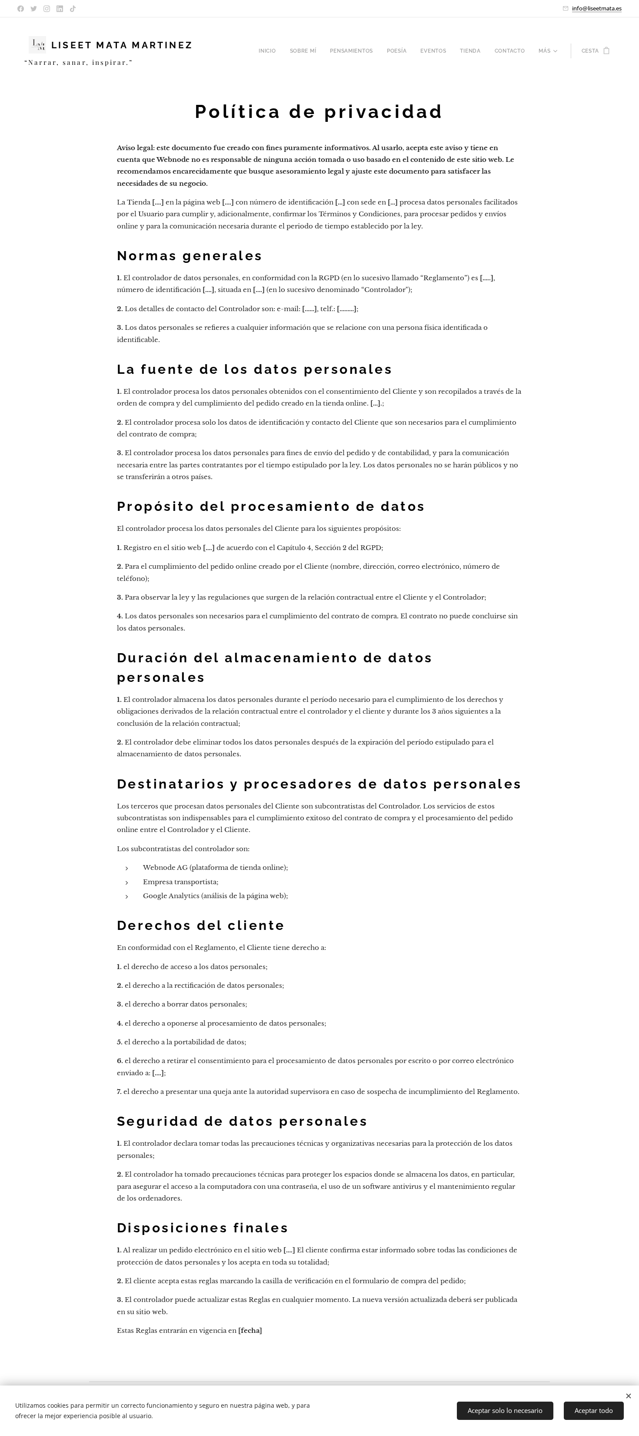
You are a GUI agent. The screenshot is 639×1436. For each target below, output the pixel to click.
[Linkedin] (59, 8)
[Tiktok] (72, 8)
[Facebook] (20, 8)
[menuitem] (269, 51)
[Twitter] (33, 8)
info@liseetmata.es (597, 8)
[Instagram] (46, 8)
